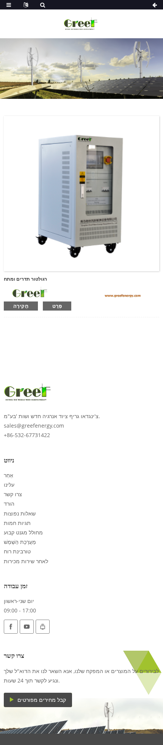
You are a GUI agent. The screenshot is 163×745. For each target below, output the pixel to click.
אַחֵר (8, 475)
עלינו (9, 484)
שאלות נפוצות (20, 513)
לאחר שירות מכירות (26, 561)
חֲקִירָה (20, 306)
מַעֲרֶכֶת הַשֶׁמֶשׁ (20, 541)
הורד (9, 503)
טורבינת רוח (17, 551)
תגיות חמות (17, 522)
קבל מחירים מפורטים (41, 699)
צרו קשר (13, 494)
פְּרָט (57, 306)
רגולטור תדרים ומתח (25, 279)
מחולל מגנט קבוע (23, 532)
